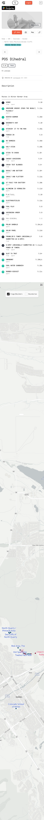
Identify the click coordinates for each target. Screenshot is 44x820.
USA (9, 39)
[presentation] (35, 25)
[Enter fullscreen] (41, 284)
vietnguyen (16, 78)
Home (3, 39)
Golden (24, 39)
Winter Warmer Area (13, 45)
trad (12, 66)
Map (32, 32)
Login (28, 3)
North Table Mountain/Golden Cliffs (18, 42)
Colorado (16, 39)
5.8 (4, 66)
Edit (18, 32)
